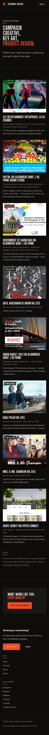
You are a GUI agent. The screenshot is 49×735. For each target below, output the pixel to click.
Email (28, 647)
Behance (6, 691)
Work (5, 661)
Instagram (7, 687)
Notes (5, 669)
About (5, 673)
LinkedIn (6, 703)
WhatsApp (11, 647)
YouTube (6, 699)
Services (6, 665)
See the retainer (20, 605)
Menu (41, 4)
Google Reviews (9, 707)
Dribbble (6, 695)
